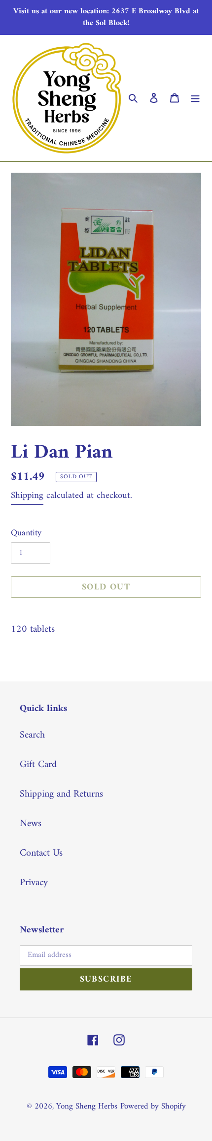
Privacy (34, 883)
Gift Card (38, 764)
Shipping (27, 496)
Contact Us (41, 853)
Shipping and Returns (61, 794)
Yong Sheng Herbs (86, 1106)
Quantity (26, 533)
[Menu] (195, 98)
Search (32, 735)
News (30, 824)
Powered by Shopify (153, 1106)
